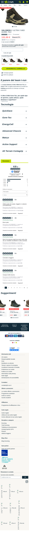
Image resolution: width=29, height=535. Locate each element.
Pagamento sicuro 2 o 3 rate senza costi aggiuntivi (24, 327)
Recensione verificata (8, 201)
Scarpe (10, 5)
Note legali (4, 375)
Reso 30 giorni (14, 326)
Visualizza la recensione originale (9, 213)
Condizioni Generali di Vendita (10, 367)
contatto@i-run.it (6, 385)
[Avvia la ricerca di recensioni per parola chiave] (26, 195)
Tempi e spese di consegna (9, 365)
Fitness (3, 431)
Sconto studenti (6, 397)
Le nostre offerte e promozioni (10, 391)
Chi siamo (4, 357)
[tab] (14, 111)
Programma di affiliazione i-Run (10, 405)
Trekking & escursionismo (9, 427)
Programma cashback (7, 393)
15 (24, 287)
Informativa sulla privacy (8, 373)
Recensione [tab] (6, 161)
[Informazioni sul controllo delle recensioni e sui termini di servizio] (22, 174)
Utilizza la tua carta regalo (9, 415)
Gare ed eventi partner (8, 448)
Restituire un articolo (7, 363)
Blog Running (5, 441)
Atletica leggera (6, 433)
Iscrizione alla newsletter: (7, 475)
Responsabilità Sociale (8, 359)
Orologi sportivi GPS (7, 429)
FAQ (2, 361)
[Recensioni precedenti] (3, 287)
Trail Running (5, 425)
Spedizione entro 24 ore (5, 326)
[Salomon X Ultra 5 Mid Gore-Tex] (4, 60)
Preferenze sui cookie (7, 369)
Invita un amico (5, 395)
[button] (12, 49)
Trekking (15, 5)
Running (3, 423)
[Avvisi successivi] (27, 288)
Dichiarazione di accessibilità (10, 377)
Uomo (5, 5)
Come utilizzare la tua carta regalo (11, 417)
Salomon (20, 5)
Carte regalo (5, 413)
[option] (14, 16)
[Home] (1, 5)
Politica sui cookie (6, 371)
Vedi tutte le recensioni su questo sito (15, 176)
